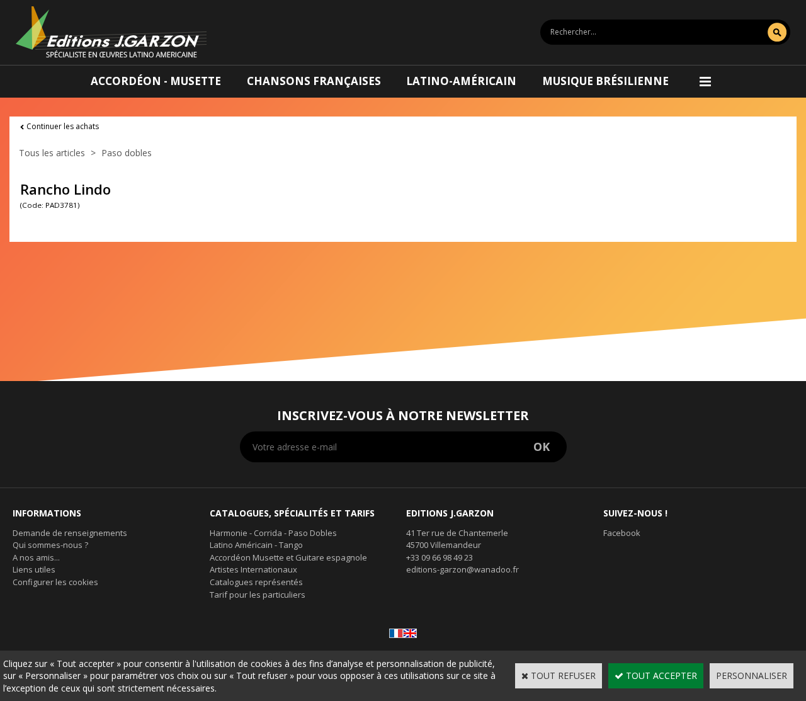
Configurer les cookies (55, 582)
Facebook (621, 533)
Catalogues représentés (256, 582)
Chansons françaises (314, 81)
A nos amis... (36, 557)
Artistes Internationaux (253, 569)
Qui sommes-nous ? (50, 544)
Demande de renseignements (70, 533)
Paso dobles (126, 153)
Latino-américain (461, 81)
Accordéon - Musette (156, 81)
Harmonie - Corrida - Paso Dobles (273, 533)
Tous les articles (52, 153)
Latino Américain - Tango (256, 544)
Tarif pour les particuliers (257, 594)
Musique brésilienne (605, 81)
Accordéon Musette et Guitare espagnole (288, 557)
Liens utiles (34, 569)
